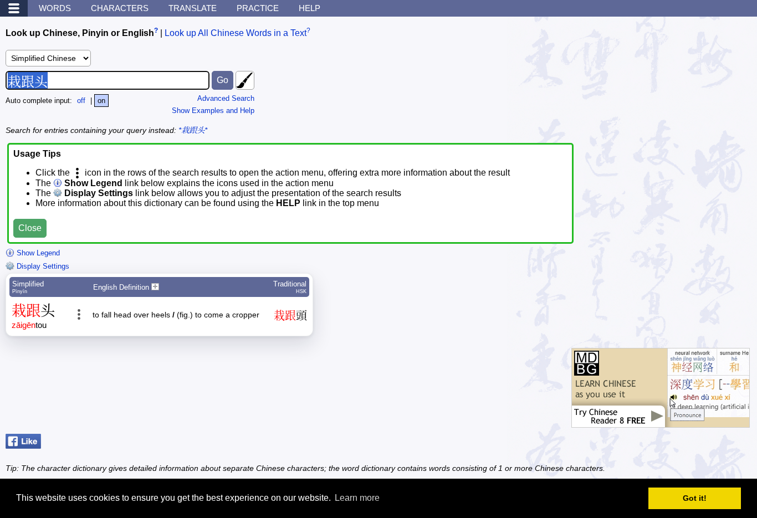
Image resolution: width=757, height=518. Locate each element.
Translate (192, 8)
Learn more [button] (357, 497)
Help (309, 8)
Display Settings (41, 266)
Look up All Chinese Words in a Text (235, 33)
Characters (120, 8)
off (81, 100)
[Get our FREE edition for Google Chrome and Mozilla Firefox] (660, 422)
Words (55, 8)
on (101, 100)
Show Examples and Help (213, 110)
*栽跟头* (192, 130)
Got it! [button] (695, 498)
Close (30, 228)
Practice (258, 8)
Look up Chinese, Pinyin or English (80, 33)
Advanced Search (225, 98)
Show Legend (37, 253)
